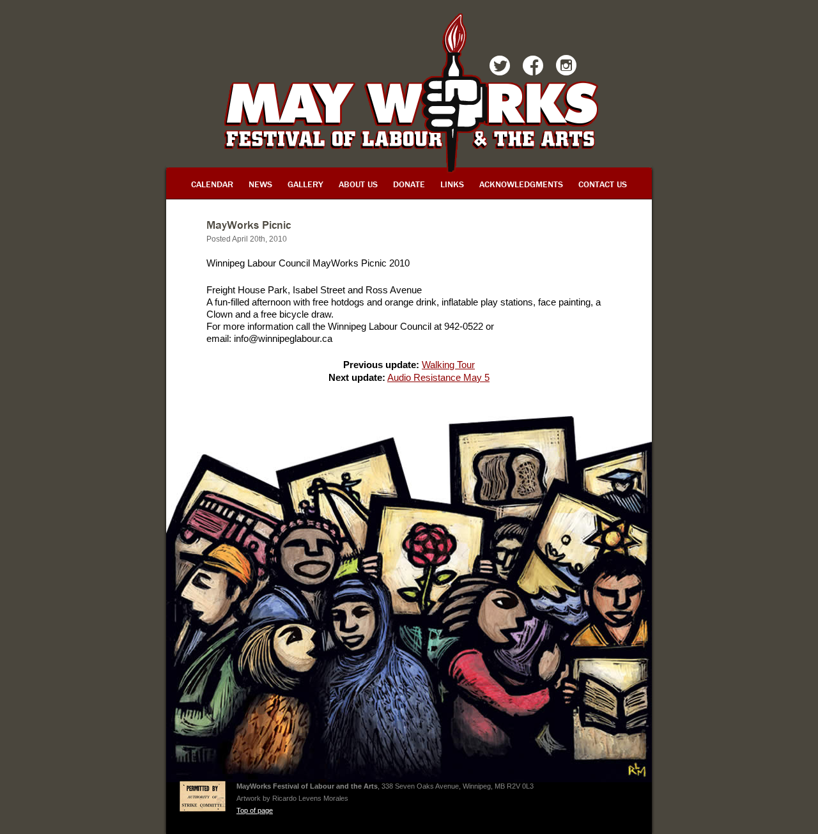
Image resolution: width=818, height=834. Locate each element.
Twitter (500, 68)
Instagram (566, 68)
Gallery (305, 184)
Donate (409, 184)
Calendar (212, 184)
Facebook (533, 68)
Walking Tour (448, 364)
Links (452, 184)
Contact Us (602, 184)
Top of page (254, 810)
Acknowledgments (521, 184)
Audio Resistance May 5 (438, 377)
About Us (358, 184)
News (260, 184)
